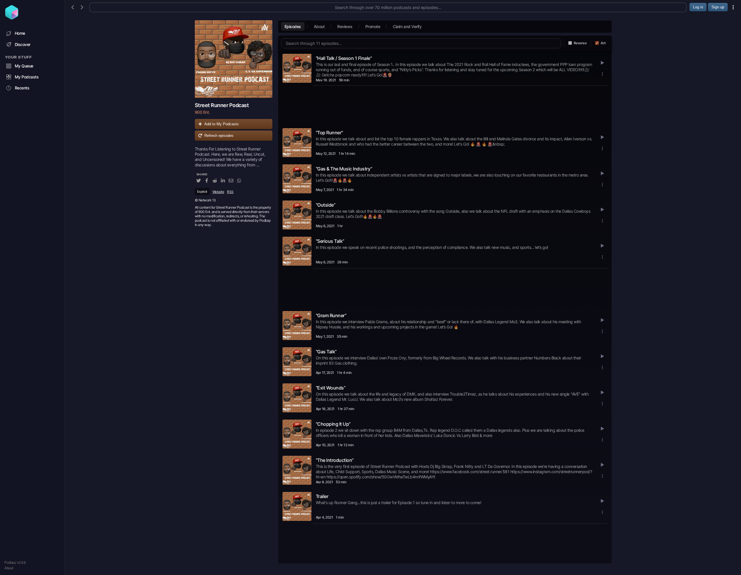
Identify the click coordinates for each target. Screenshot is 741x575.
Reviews (345, 26)
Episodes (293, 26)
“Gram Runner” (331, 315)
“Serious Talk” (330, 241)
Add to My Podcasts (221, 124)
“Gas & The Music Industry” (344, 169)
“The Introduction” (335, 460)
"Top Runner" (329, 132)
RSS (230, 192)
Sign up (717, 7)
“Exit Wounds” (331, 388)
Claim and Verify (407, 26)
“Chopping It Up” (333, 424)
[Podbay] (11, 18)
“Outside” (325, 205)
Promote (372, 26)
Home (20, 33)
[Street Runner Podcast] (233, 59)
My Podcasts (27, 76)
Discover (22, 44)
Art (603, 43)
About (8, 568)
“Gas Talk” (326, 351)
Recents (22, 87)
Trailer (322, 496)
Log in (698, 7)
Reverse (580, 43)
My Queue (24, 65)
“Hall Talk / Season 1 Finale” (344, 58)
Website (218, 192)
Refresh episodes (219, 135)
